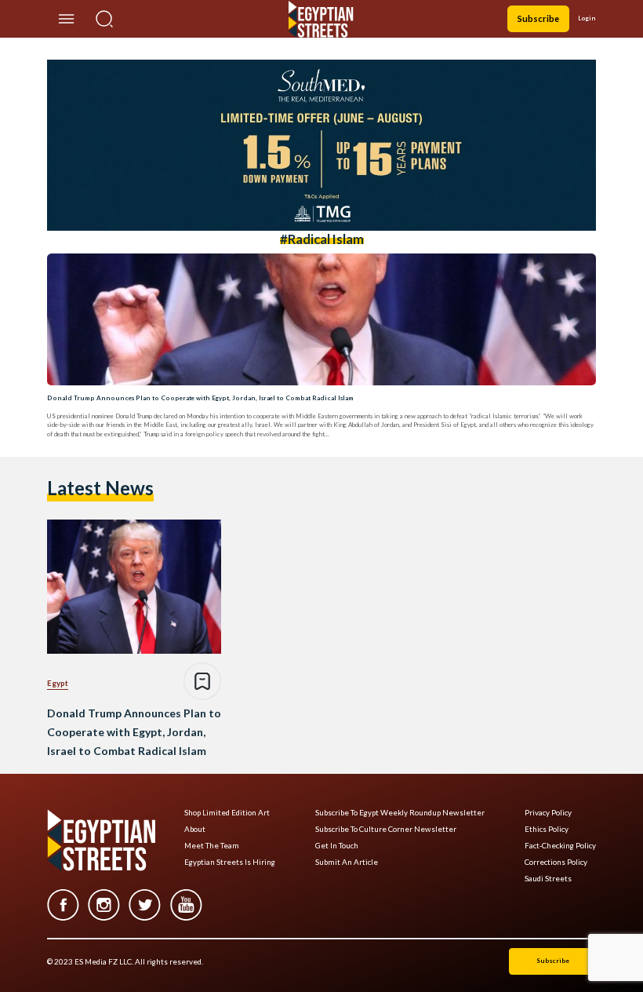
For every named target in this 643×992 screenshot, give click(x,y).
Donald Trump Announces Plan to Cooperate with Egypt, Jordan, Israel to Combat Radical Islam (200, 398)
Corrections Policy (556, 862)
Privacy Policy (548, 812)
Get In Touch (336, 845)
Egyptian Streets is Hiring (229, 862)
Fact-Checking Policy (560, 845)
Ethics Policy (547, 829)
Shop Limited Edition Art (227, 812)
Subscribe (538, 18)
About (194, 829)
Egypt (57, 682)
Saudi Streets (548, 878)
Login (587, 18)
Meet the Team (211, 845)
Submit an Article (346, 862)
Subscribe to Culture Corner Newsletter (385, 829)
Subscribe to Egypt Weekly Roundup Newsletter (400, 812)
